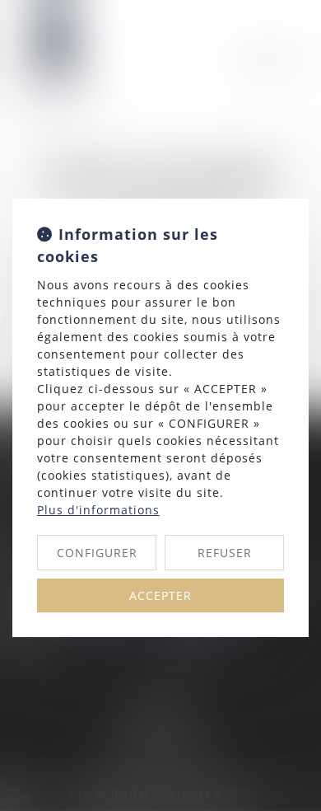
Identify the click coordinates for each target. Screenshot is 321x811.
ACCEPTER (160, 595)
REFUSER (225, 552)
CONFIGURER (97, 552)
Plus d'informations (98, 510)
